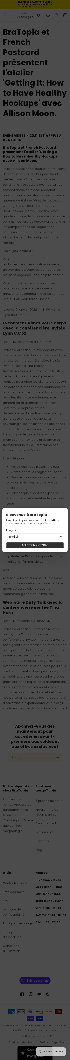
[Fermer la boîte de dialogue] (65, 510)
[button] (35, 537)
